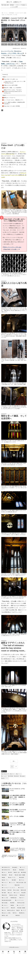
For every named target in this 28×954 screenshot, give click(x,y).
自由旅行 (23, 776)
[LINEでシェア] (24, 44)
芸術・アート (5, 778)
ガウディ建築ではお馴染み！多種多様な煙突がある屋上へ (14, 103)
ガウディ (13, 774)
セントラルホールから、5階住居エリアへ (13, 100)
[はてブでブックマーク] (17, 44)
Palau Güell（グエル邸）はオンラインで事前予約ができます (15, 82)
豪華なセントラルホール (9, 97)
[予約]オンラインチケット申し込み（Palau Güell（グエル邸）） (12, 248)
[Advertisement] (14, 124)
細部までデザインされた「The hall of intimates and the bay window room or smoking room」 (13, 91)
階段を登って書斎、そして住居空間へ (13, 87)
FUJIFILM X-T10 (6, 774)
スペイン (4, 771)
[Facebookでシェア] (11, 44)
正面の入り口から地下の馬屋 (10, 85)
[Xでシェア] (4, 44)
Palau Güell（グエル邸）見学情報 (12, 106)
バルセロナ (5, 776)
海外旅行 (17, 776)
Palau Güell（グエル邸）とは (11, 79)
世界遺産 (11, 776)
